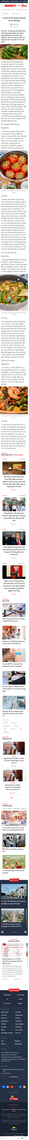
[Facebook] (3, 1086)
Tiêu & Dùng (14, 1)
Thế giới (4, 529)
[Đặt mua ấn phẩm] (24, 5)
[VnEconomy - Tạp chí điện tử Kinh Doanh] (14, 990)
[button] (24, 798)
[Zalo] (20, 1086)
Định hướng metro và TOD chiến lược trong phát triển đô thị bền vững (12, 961)
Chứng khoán (5, 1)
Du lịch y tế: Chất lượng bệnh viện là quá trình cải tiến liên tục (13, 642)
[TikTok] (16, 1086)
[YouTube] (11, 1086)
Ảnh (2, 1041)
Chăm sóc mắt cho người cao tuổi (12, 850)
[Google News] (22, 1138)
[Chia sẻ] (26, 1138)
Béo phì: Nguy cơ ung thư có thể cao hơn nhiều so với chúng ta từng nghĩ (13, 689)
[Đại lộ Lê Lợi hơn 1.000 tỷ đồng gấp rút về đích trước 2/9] (12, 915)
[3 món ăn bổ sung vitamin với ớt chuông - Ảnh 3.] (14, 387)
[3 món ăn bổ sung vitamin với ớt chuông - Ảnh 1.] (14, 151)
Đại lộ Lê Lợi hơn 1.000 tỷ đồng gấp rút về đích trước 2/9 (11, 925)
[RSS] (24, 1086)
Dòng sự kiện (14, 941)
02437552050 (6, 1073)
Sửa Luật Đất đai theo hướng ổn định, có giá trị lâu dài (13, 902)
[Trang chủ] (2, 10)
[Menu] (2, 1138)
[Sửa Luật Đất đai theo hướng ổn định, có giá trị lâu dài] (14, 891)
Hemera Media (21, 1133)
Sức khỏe (14, 756)
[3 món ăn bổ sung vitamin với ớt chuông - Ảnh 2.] (14, 274)
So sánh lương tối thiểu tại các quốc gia (13, 872)
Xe (20, 1)
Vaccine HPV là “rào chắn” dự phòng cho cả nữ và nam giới (12, 665)
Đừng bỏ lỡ (6, 739)
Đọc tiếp (5, 601)
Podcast (10, 808)
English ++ (21, 1003)
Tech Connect (7, 1003)
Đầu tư (13, 9)
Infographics (16, 808)
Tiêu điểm (7, 9)
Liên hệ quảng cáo (14, 1076)
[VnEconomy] (14, 45)
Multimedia (7, 806)
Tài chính (19, 9)
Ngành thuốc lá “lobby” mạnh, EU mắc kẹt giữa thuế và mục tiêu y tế (14, 761)
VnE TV (25, 1)
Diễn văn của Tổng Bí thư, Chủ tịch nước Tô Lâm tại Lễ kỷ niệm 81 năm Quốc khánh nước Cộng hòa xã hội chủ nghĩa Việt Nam (14, 586)
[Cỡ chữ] (19, 1138)
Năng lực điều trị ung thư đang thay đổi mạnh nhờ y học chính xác (12, 714)
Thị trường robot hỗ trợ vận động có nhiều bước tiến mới (13, 620)
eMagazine (23, 808)
